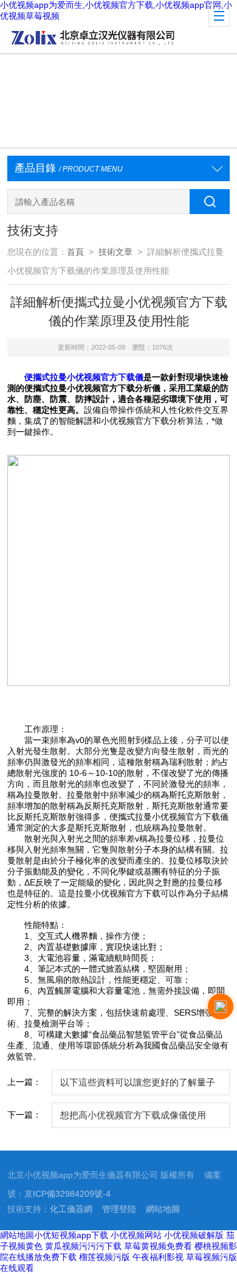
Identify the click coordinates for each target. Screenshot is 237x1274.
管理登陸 (119, 1209)
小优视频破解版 (194, 1235)
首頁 (75, 252)
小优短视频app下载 (71, 1235)
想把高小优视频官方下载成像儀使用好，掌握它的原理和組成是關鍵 (133, 1119)
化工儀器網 (71, 1209)
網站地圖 (163, 1209)
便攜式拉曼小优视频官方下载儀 (83, 377)
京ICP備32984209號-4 (67, 1194)
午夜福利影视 (158, 1257)
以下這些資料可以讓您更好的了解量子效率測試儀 (137, 1086)
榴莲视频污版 (104, 1257)
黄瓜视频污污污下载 (83, 1246)
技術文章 (115, 252)
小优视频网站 (136, 1235)
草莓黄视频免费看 (158, 1246)
